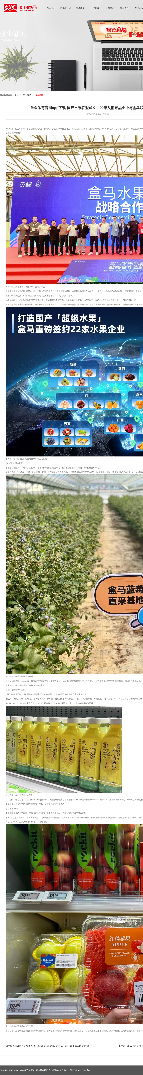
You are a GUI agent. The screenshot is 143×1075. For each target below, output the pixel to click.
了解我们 (50, 8)
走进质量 (80, 8)
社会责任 (124, 8)
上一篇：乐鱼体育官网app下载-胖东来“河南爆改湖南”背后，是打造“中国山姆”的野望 (47, 1045)
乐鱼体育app (20, 10)
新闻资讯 (109, 8)
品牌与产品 (65, 8)
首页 (17, 95)
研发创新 (94, 8)
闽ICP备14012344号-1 (80, 1070)
